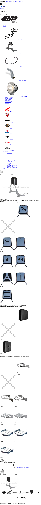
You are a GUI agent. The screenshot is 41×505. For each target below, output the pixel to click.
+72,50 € (18, 373)
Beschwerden (9, 163)
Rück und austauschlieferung (12, 167)
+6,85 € (1, 354)
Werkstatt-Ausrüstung (8, 98)
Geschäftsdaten (9, 153)
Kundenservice (5, 151)
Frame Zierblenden (8, 102)
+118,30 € (15, 406)
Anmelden (2, 8)
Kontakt (4, 168)
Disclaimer (16, 501)
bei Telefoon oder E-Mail (11, 160)
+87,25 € (1, 423)
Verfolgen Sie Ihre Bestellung (12, 165)
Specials (6, 104)
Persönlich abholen (10, 161)
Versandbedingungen (10, 158)
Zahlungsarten (9, 159)
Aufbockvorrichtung (8, 101)
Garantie (8, 164)
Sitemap (30, 501)
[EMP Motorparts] (9, 23)
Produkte (4, 26)
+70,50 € (1, 406)
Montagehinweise (10, 166)
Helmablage (7, 103)
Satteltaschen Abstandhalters (9, 97)
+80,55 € (1, 441)
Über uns (4, 25)
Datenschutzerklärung (10, 501)
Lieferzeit (8, 156)
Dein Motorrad (4, 3)
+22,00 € (18, 218)
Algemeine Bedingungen (23, 501)
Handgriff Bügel (7, 100)
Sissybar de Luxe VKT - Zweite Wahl (23, 467)
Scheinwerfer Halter (8, 99)
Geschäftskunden (10, 154)
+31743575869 (8, 1)
